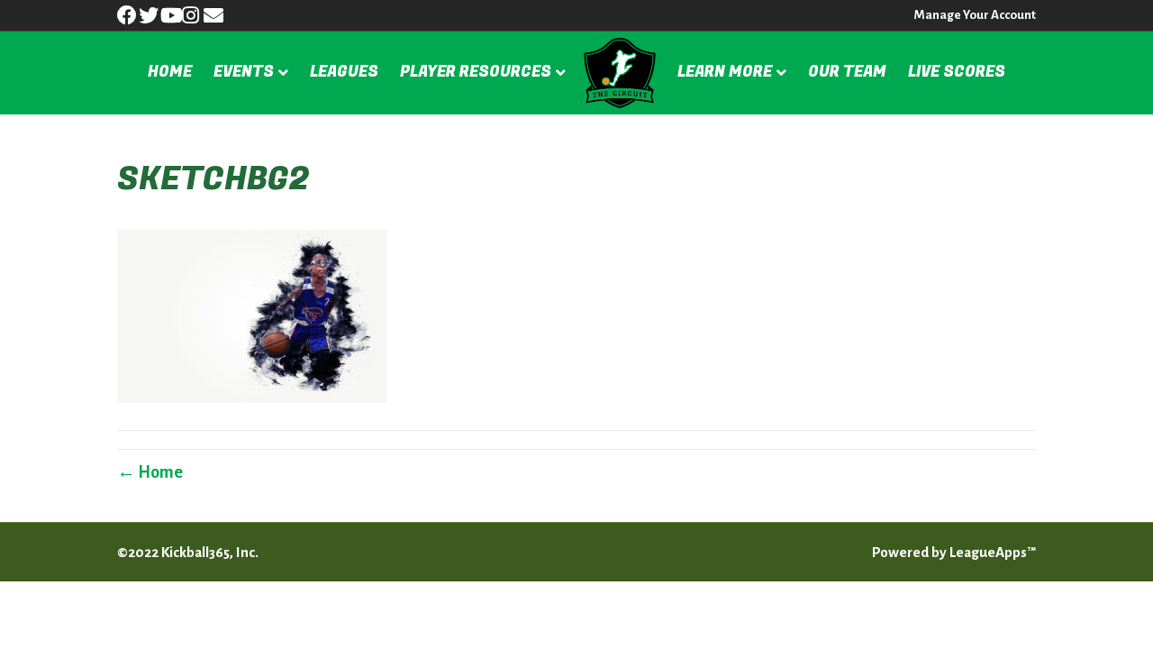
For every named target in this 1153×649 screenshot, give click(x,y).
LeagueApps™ (992, 552)
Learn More (724, 71)
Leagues (344, 71)
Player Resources (475, 71)
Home (170, 71)
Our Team (847, 71)
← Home (150, 472)
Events (243, 71)
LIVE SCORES (956, 71)
